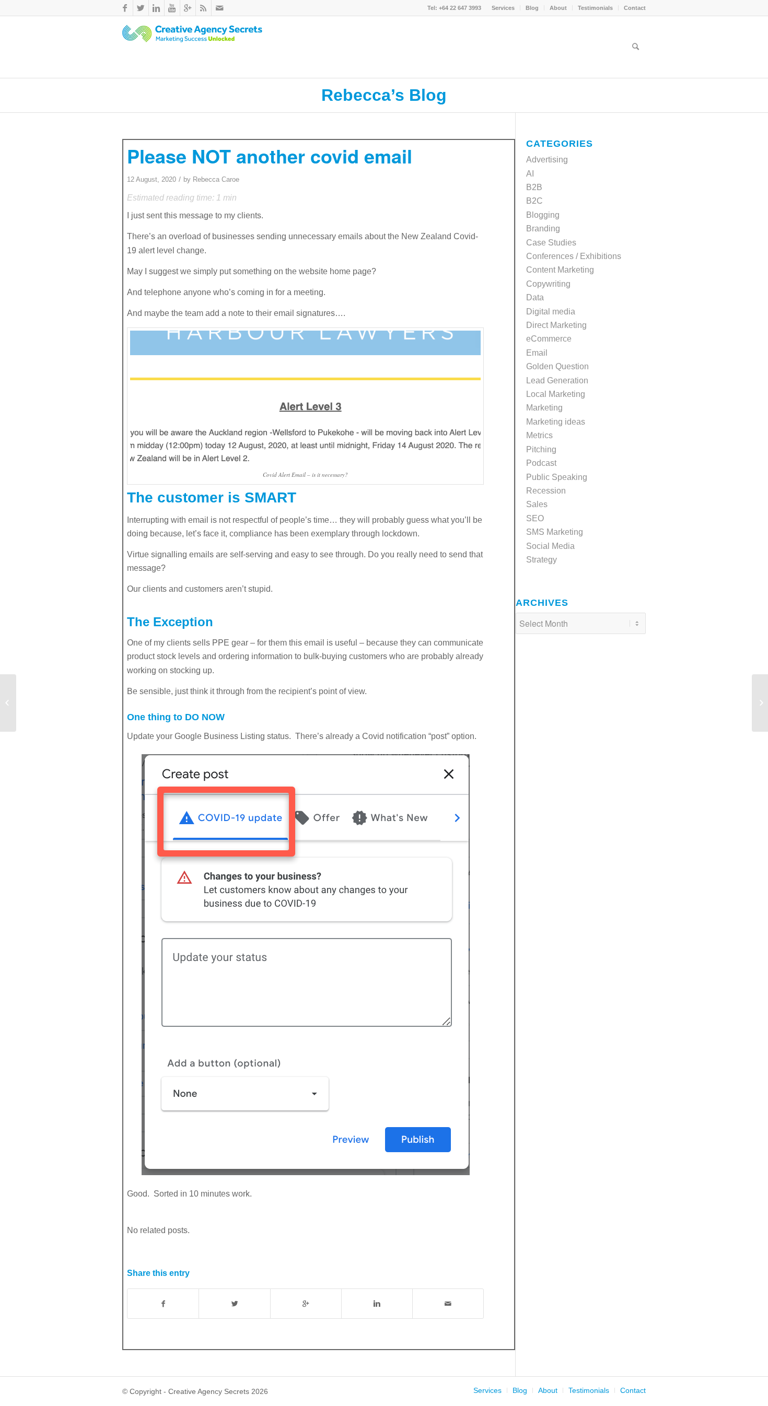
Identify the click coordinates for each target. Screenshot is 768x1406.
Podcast (541, 463)
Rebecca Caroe (216, 179)
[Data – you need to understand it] (8, 703)
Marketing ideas (555, 421)
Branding (543, 228)
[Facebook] (125, 8)
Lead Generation (557, 380)
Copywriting (548, 283)
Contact (635, 8)
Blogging (543, 214)
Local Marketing (555, 394)
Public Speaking (556, 477)
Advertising (547, 159)
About (558, 8)
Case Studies (551, 242)
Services (503, 8)
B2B (534, 187)
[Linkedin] (156, 8)
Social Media (550, 546)
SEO (535, 518)
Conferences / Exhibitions (573, 256)
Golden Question (557, 366)
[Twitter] (140, 8)
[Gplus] (187, 8)
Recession (546, 490)
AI (530, 173)
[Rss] (203, 8)
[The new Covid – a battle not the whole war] (760, 703)
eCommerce (549, 338)
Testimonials (595, 8)
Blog (532, 8)
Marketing (544, 407)
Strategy (541, 559)
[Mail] (219, 8)
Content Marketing (560, 269)
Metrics (539, 435)
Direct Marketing (556, 325)
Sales (537, 504)
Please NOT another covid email (269, 155)
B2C (534, 200)
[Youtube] (172, 8)
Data (535, 297)
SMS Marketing (554, 532)
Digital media (550, 311)
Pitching (541, 449)
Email (537, 352)
